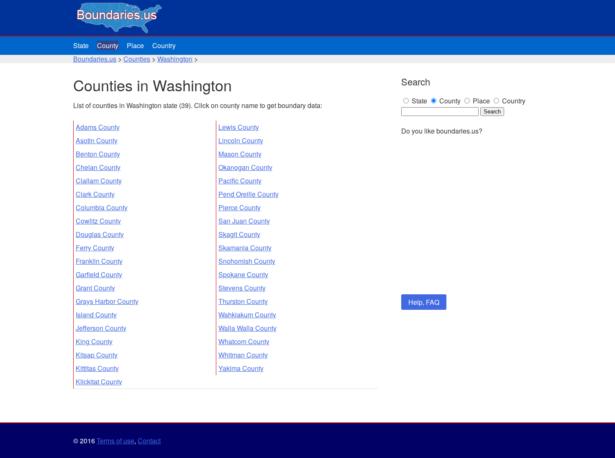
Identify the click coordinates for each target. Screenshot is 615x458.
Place (135, 45)
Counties (136, 59)
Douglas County (100, 234)
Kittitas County (97, 368)
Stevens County (242, 288)
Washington (174, 59)
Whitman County (243, 355)
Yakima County (241, 368)
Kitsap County (97, 355)
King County (94, 341)
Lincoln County (240, 140)
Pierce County (239, 207)
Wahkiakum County (247, 314)
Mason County (239, 154)
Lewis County (238, 127)
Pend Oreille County (248, 194)
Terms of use (115, 440)
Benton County (98, 154)
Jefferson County (101, 328)
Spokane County (243, 274)
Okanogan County (245, 167)
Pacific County (239, 180)
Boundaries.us (94, 59)
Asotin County (97, 140)
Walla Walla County (247, 328)
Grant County (95, 288)
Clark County (95, 194)
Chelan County (98, 167)
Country (164, 45)
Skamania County (245, 247)
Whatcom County (243, 341)
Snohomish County (246, 261)
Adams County (98, 127)
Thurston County (243, 301)
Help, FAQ (423, 302)
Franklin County (99, 261)
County (107, 45)
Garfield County (99, 274)
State (81, 45)
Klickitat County (99, 381)
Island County (96, 314)
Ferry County (95, 247)
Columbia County (102, 207)
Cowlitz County (98, 221)
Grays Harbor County (107, 301)
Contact (149, 440)
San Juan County (244, 221)
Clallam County (99, 180)
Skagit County (239, 234)
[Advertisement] (471, 225)
